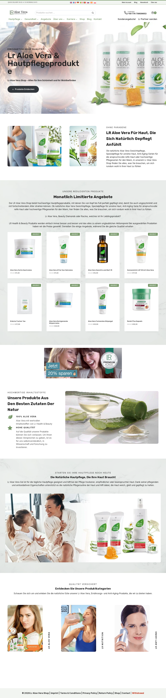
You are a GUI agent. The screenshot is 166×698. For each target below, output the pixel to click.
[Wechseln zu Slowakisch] (88, 2)
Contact (126, 693)
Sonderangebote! (127, 19)
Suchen (93, 13)
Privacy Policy (90, 693)
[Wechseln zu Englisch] (71, 2)
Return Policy (106, 693)
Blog (135, 2)
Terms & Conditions (70, 693)
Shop (82, 19)
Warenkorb (144, 2)
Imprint (54, 693)
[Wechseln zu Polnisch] (95, 2)
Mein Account (126, 2)
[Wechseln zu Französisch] (74, 2)
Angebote (46, 19)
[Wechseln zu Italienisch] (81, 2)
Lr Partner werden (147, 19)
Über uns (154, 2)
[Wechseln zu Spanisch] (91, 2)
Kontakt (98, 19)
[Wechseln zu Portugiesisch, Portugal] (85, 2)
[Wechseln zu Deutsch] (78, 2)
